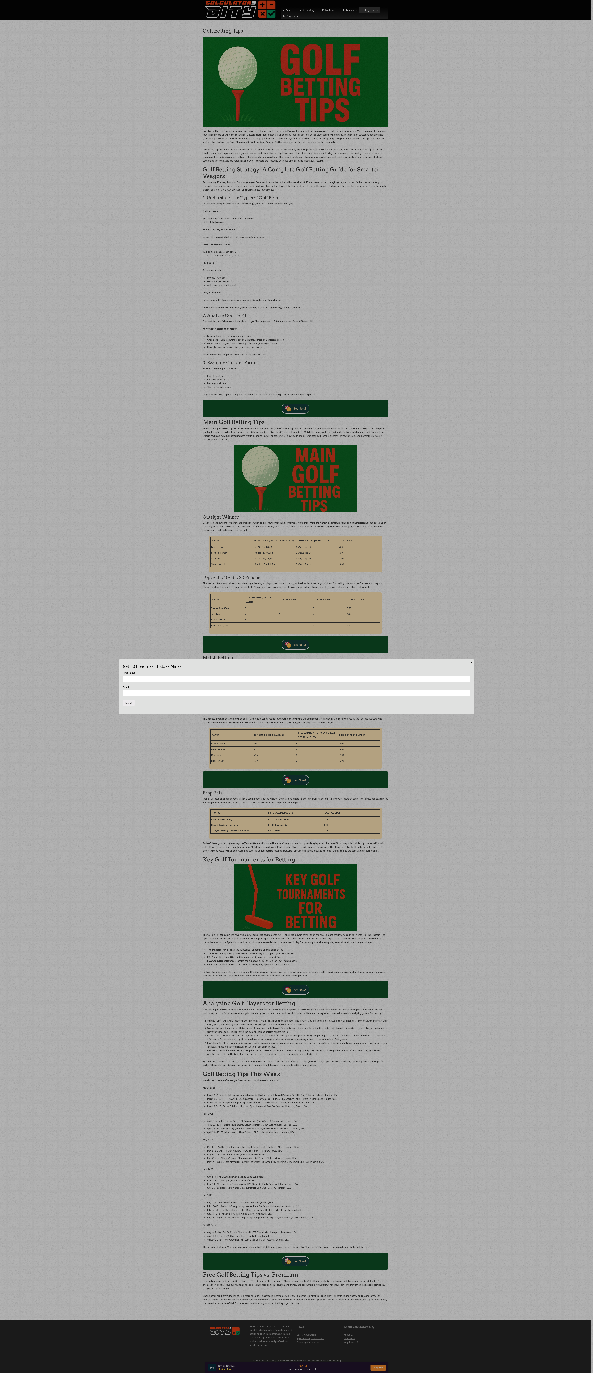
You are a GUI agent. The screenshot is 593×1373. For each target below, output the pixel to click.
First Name (129, 672)
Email (126, 687)
